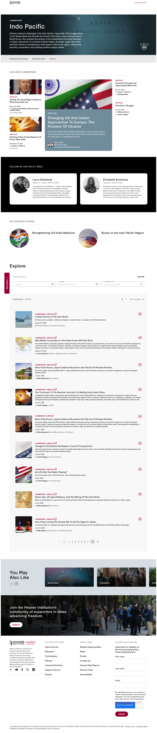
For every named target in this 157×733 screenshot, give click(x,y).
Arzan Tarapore (42, 353)
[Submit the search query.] (52, 284)
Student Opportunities (90, 646)
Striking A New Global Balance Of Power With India (26, 124)
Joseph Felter (15, 110)
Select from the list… (112, 284)
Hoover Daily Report (89, 665)
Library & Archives (53, 665)
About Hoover (51, 646)
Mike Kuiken (41, 530)
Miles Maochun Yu (43, 378)
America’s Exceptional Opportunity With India (126, 84)
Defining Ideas (123, 94)
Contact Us (85, 660)
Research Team (38, 58)
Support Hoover (52, 669)
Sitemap (140, 726)
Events (83, 656)
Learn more (43, 189)
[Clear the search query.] (93, 284)
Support (16, 624)
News (82, 651)
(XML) (145, 726)
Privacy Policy (130, 726)
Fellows (48, 660)
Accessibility (86, 674)
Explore (53, 58)
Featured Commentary (19, 58)
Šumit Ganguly (42, 405)
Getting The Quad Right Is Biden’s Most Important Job (26, 86)
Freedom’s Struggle (124, 105)
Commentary (51, 656)
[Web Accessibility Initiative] (15, 2)
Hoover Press (86, 669)
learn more (78, 115)
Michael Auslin (33, 108)
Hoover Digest (123, 114)
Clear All (140, 277)
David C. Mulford (18, 146)
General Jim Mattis (19, 108)
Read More (78, 319)
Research (49, 651)
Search (48, 674)
